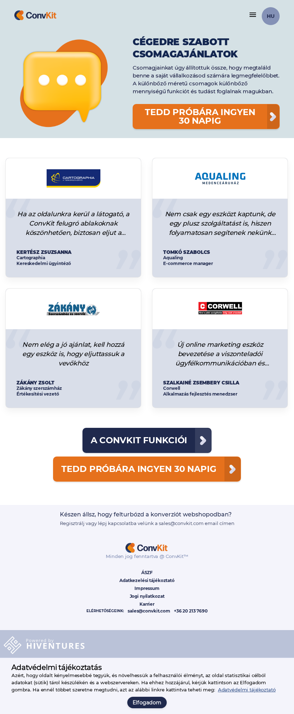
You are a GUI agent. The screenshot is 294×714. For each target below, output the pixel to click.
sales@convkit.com (149, 611)
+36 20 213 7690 (191, 611)
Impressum (147, 588)
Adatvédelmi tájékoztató (247, 689)
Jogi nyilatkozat (147, 596)
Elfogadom (147, 702)
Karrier (147, 604)
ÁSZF (147, 573)
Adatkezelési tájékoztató (147, 580)
